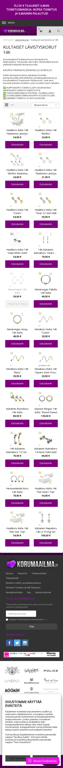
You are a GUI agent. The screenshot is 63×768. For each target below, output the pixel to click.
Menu (11, 22)
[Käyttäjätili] (50, 31)
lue (45, 619)
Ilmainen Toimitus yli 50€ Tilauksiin (23, 587)
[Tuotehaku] (58, 31)
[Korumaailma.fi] (14, 31)
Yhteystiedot (12, 578)
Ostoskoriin (17, 144)
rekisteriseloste (43, 592)
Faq (29, 592)
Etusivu (9, 573)
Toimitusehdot (39, 573)
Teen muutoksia (18, 758)
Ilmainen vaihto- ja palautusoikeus (23, 582)
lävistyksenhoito (14, 592)
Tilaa (31, 626)
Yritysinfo (22, 573)
